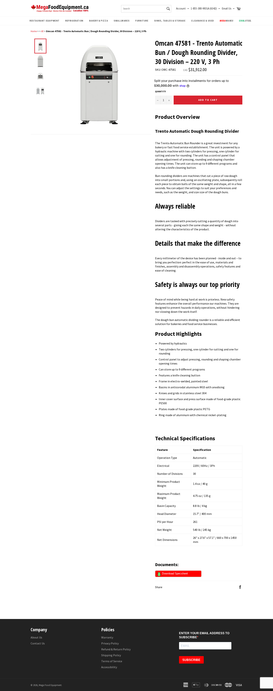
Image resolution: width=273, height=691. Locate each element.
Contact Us (38, 643)
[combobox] (146, 8)
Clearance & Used (202, 20)
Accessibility (109, 667)
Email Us (226, 8)
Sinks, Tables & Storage (170, 20)
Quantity (160, 91)
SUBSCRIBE (191, 659)
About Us (36, 637)
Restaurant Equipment (44, 20)
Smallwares (121, 20)
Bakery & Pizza (98, 20)
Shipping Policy (111, 655)
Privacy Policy (110, 643)
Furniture (141, 20)
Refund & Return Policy (116, 649)
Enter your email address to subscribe (204, 635)
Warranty (107, 637)
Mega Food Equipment (50, 685)
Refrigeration (74, 20)
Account (181, 8)
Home (34, 31)
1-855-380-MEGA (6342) (204, 8)
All (42, 31)
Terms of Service (111, 661)
